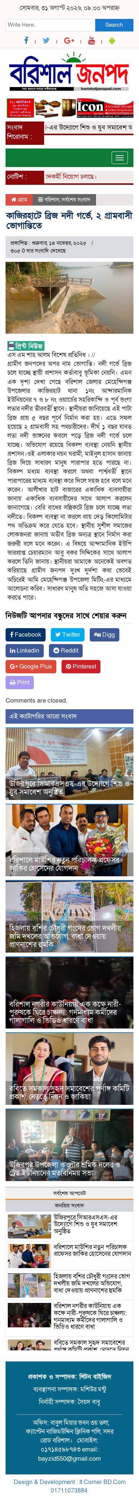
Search (114, 25)
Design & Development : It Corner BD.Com (70, 1482)
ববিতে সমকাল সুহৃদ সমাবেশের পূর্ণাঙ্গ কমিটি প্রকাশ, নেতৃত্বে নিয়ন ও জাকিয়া (69, 1093)
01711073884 (69, 1491)
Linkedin (27, 651)
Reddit (68, 651)
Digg (108, 635)
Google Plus (35, 667)
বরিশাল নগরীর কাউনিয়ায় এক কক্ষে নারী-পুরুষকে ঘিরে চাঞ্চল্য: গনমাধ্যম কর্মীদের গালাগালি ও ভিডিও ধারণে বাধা (65, 1013)
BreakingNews (100, 1499)
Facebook (27, 635)
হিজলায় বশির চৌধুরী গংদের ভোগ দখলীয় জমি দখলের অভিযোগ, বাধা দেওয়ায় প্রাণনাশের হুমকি (65, 937)
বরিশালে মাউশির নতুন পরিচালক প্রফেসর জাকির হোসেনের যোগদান (64, 864)
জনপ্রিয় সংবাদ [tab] (69, 1205)
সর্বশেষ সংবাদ (76, 199)
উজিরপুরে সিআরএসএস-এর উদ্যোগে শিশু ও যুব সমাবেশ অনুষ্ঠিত (69, 788)
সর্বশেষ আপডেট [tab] (69, 1193)
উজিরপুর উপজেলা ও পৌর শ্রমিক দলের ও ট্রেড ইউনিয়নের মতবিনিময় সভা (64, 1169)
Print (22, 683)
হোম (21, 199)
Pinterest (83, 667)
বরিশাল (51, 199)
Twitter (70, 635)
